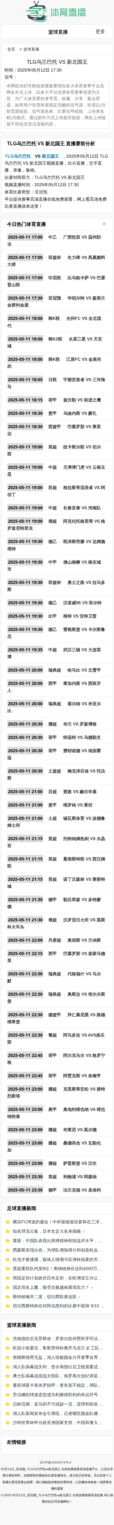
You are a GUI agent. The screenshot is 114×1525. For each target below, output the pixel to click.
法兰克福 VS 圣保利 (82, 1190)
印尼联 (54, 277)
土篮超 (54, 771)
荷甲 (52, 399)
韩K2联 (55, 339)
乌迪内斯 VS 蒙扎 (80, 413)
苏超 (52, 487)
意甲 (52, 413)
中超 (52, 467)
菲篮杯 (54, 257)
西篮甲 (54, 426)
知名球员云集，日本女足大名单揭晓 (47, 1231)
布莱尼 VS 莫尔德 (80, 1129)
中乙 (52, 237)
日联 (52, 379)
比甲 (52, 616)
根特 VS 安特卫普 (80, 616)
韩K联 (54, 318)
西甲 (52, 683)
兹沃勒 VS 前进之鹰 (82, 399)
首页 (11, 49)
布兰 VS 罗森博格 (80, 724)
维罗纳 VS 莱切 (77, 805)
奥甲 (52, 1109)
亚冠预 (41, 191)
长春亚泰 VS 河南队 (82, 507)
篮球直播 (58, 32)
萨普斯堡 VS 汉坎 (80, 1163)
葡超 (52, 1035)
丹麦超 (54, 940)
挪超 (52, 724)
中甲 (52, 562)
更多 (100, 31)
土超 (52, 818)
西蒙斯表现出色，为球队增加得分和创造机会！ (57, 1250)
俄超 (52, 521)
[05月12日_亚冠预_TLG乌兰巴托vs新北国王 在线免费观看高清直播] (55, 20)
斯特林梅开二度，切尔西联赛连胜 (45, 1296)
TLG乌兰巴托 (18, 156)
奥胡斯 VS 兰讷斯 (84, 940)
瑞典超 (54, 670)
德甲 (52, 899)
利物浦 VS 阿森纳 (80, 1176)
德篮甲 (54, 1014)
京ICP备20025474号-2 (55, 1462)
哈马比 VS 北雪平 (84, 670)
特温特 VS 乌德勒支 (82, 737)
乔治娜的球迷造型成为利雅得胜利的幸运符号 (55, 1394)
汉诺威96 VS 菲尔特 (82, 602)
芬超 (52, 791)
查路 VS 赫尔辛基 (80, 791)
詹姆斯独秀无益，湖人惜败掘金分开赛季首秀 (55, 1357)
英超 (52, 446)
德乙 (52, 541)
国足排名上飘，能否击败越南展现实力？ (51, 1287)
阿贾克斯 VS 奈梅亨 (82, 1075)
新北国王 (50, 156)
